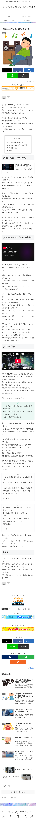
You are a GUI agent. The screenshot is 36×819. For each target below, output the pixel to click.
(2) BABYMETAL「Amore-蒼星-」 (19, 145)
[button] (23, 75)
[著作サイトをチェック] (10, 657)
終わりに (11, 150)
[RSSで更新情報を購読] (18, 662)
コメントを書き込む (18, 792)
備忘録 (5, 609)
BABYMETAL (14, 609)
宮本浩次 (22, 609)
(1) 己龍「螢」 (13, 148)
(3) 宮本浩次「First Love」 (17, 142)
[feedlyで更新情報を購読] (26, 657)
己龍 (29, 609)
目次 (15, 138)
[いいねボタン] (4, 97)
